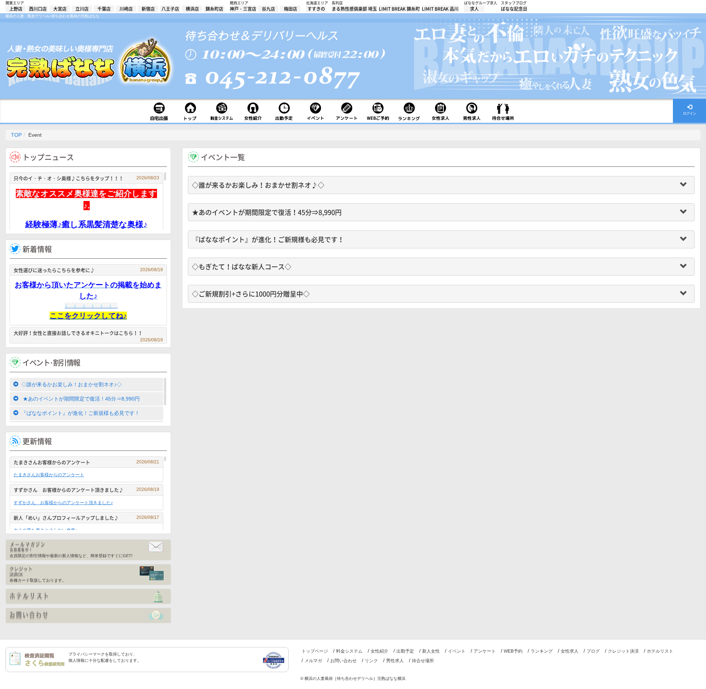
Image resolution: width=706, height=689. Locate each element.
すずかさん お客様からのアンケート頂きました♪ (86, 489)
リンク (371, 660)
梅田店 (290, 9)
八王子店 (170, 9)
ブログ (593, 651)
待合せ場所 (423, 660)
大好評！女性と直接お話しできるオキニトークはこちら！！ (88, 333)
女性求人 (569, 651)
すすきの (316, 9)
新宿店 (148, 9)
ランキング (542, 651)
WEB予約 (513, 651)
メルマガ (313, 660)
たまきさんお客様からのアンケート (86, 462)
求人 (474, 9)
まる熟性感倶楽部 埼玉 (354, 9)
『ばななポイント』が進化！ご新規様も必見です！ (80, 413)
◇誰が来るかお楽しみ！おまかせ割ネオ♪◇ (71, 384)
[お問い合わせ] (88, 615)
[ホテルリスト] (88, 596)
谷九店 (268, 9)
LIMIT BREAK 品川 (440, 9)
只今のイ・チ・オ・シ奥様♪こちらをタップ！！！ (86, 178)
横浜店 (192, 9)
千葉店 (104, 9)
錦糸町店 (214, 9)
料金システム (349, 651)
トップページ (315, 651)
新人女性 (431, 651)
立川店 (82, 9)
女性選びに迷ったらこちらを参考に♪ (88, 269)
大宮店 (60, 9)
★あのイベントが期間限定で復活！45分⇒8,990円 (80, 399)
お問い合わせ (343, 660)
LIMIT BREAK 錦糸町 (399, 9)
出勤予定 (405, 651)
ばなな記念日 (514, 9)
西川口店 (38, 9)
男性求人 (395, 660)
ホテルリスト (660, 651)
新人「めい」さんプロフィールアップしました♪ (86, 517)
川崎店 (126, 9)
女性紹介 (379, 651)
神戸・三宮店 (243, 9)
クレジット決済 (623, 651)
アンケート (485, 651)
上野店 (15, 9)
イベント (457, 651)
